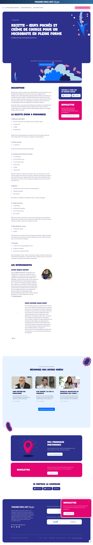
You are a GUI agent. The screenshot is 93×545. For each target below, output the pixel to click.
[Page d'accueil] (3, 7)
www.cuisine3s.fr (17, 296)
